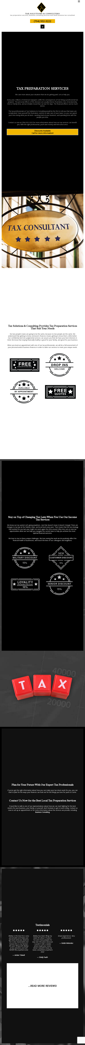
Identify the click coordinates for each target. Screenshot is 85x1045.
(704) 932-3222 (42, 21)
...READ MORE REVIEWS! (42, 985)
